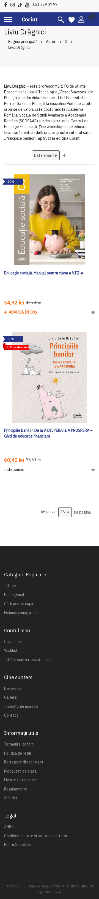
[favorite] (71, 19)
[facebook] (7, 4)
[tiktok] (21, 4)
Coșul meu (13, 641)
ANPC (9, 826)
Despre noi (13, 688)
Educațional (14, 594)
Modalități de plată (20, 771)
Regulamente (15, 789)
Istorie (10, 585)
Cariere (10, 697)
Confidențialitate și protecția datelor (35, 835)
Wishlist (11, 650)
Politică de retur (17, 753)
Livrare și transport (20, 779)
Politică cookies (17, 844)
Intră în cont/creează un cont (28, 659)
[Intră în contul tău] (81, 19)
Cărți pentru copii (18, 603)
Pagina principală (22, 41)
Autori (51, 41)
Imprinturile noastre (21, 706)
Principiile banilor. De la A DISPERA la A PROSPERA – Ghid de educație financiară (48, 433)
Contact (11, 715)
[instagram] (13, 4)
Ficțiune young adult (21, 612)
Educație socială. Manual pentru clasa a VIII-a (43, 273)
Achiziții (10, 797)
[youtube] (28, 4)
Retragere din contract (23, 762)
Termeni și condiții (19, 744)
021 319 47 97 (45, 4)
